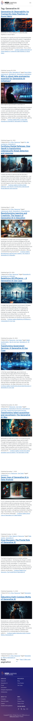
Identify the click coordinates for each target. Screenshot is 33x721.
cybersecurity (4, 211)
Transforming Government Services (16, 410)
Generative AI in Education (8, 276)
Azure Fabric (28, 72)
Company (3, 699)
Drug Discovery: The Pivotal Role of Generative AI (15, 541)
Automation (4, 687)
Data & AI (15, 536)
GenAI (10, 211)
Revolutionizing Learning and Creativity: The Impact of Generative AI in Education (14, 215)
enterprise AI (4, 74)
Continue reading (16, 51)
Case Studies (20, 683)
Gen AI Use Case (14, 342)
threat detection (25, 211)
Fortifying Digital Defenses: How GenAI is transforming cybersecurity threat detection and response (15, 149)
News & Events (4, 701)
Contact (19, 699)
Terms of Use (20, 703)
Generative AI (16, 72)
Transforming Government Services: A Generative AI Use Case (14, 348)
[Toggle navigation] (30, 2)
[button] (26, 2)
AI (10, 142)
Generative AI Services (15, 408)
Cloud (2, 685)
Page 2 (22, 659)
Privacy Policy (20, 701)
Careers (3, 703)
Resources (17, 142)
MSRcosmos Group (14, 716)
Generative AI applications (24, 74)
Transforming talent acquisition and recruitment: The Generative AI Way (15, 414)
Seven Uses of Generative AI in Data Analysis (15, 478)
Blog (10, 72)
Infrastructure (4, 692)
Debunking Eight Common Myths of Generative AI (16, 598)
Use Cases (19, 340)
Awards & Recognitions (6, 705)
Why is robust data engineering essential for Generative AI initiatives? (15, 78)
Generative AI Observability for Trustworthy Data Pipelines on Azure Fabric (15, 14)
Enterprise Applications (6, 689)
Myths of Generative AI (9, 657)
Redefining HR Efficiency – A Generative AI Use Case (14, 279)
